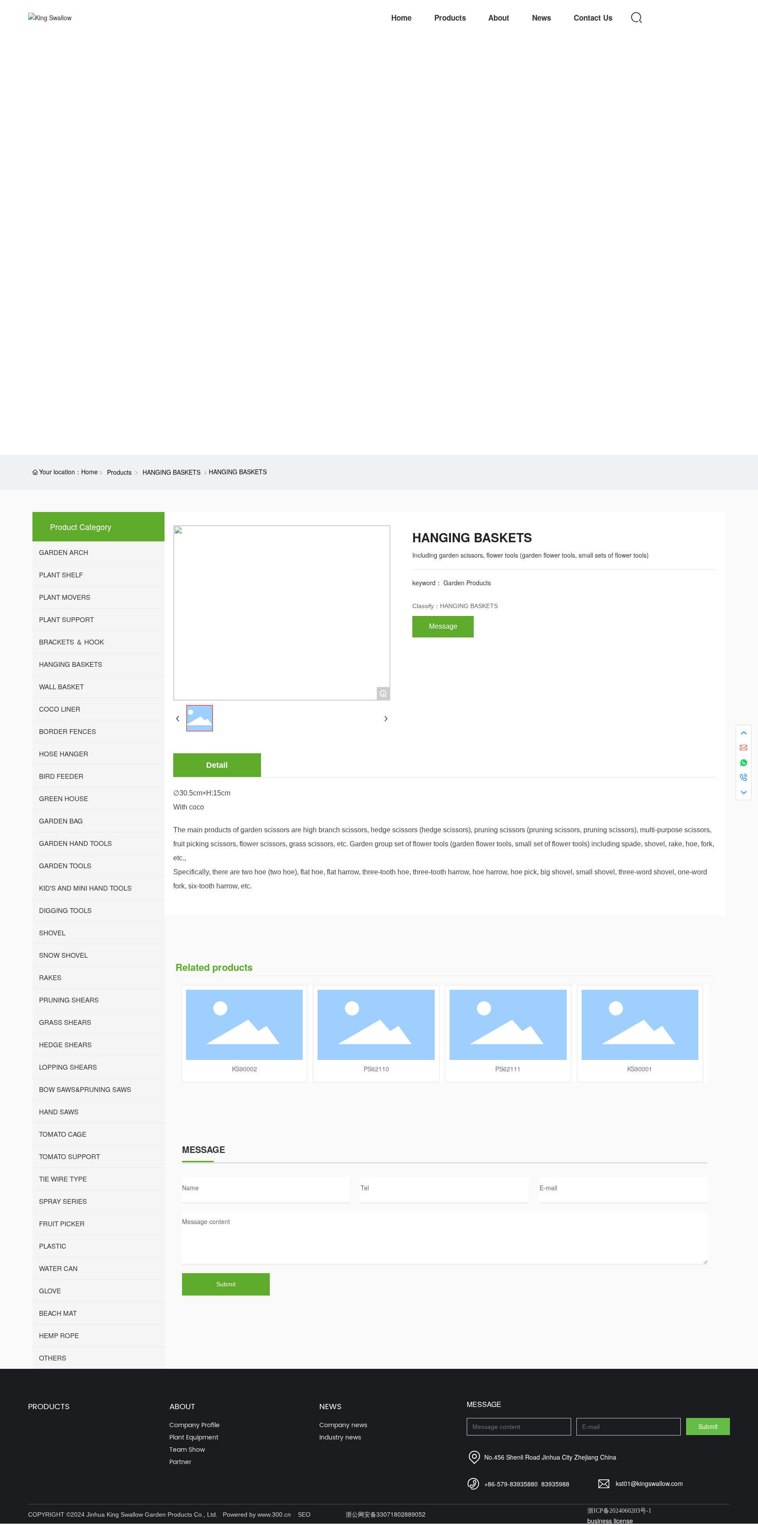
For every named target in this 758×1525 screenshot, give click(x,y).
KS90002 (244, 1068)
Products (119, 472)
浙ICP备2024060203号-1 (619, 1510)
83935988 (555, 1483)
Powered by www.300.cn (257, 1514)
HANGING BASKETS (171, 472)
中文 (703, 17)
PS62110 (376, 1068)
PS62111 (508, 1068)
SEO (304, 1514)
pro (45, 266)
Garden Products (467, 582)
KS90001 (639, 1068)
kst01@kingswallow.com (649, 1483)
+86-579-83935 (505, 1483)
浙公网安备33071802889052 (385, 1514)
